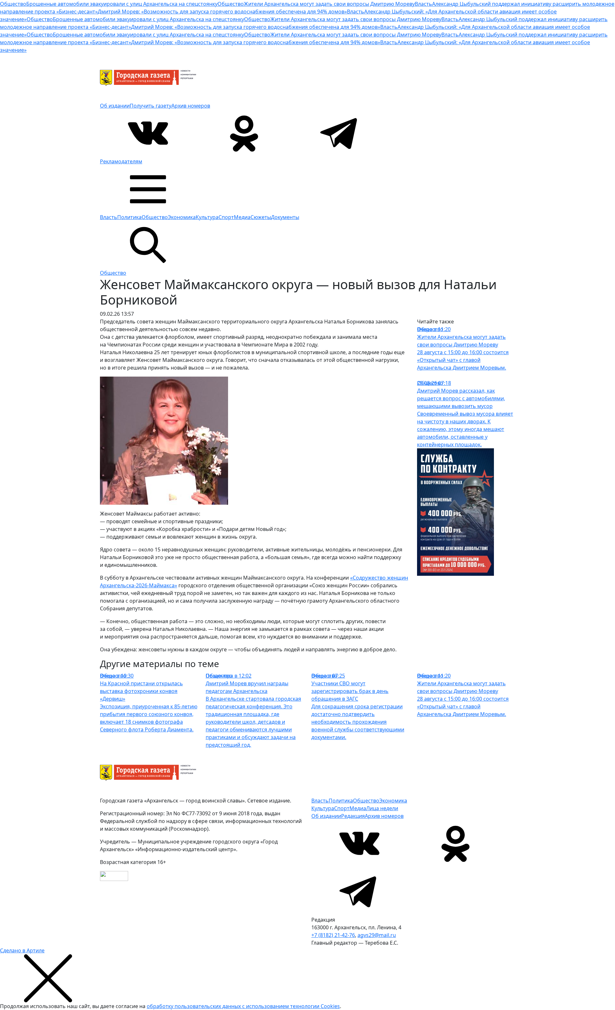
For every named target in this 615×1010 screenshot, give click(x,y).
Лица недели (382, 808)
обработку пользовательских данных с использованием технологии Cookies (243, 1006)
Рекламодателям (121, 161)
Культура (207, 217)
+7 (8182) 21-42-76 (333, 935)
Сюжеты (260, 217)
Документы (285, 217)
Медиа (242, 217)
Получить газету (150, 105)
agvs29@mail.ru (376, 935)
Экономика (182, 217)
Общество (155, 217)
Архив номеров (190, 105)
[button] (148, 188)
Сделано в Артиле (22, 950)
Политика (129, 217)
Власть (108, 217)
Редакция (353, 815)
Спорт (226, 217)
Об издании (115, 105)
